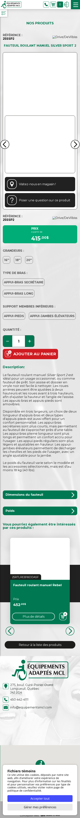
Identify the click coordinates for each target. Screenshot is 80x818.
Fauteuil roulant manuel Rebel (37, 585)
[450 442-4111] (46, 4)
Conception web (29, 815)
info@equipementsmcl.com (31, 707)
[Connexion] (66, 4)
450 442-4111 (19, 699)
